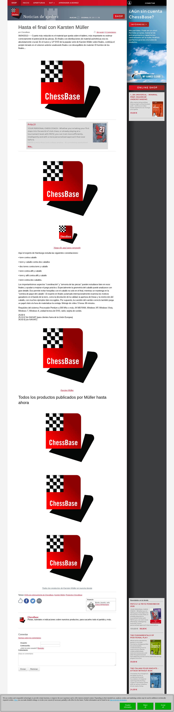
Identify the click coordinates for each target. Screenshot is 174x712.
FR (99, 17)
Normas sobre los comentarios (29, 638)
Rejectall (145, 706)
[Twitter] (33, 601)
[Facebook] (26, 601)
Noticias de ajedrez (41, 16)
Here (15, 700)
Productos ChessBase (74, 595)
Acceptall (163, 706)
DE (90, 17)
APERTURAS (39, 3)
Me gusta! (100, 32)
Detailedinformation (127, 706)
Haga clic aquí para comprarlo (67, 248)
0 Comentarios (110, 32)
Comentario (22, 650)
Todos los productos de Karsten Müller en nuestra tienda (67, 588)
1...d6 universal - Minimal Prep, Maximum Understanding (144, 97)
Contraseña (24, 646)
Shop (14, 3)
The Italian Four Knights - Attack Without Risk (144, 669)
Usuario (23, 643)
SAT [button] (51, 3)
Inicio (26, 3)
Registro (41, 648)
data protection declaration (118, 700)
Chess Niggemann (102, 605)
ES (96, 17)
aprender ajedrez (69, 3)
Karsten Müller (67, 390)
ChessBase (33, 617)
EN (93, 17)
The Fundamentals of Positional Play (142, 636)
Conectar (150, 3)
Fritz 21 (32, 124)
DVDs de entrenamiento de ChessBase (39, 595)
